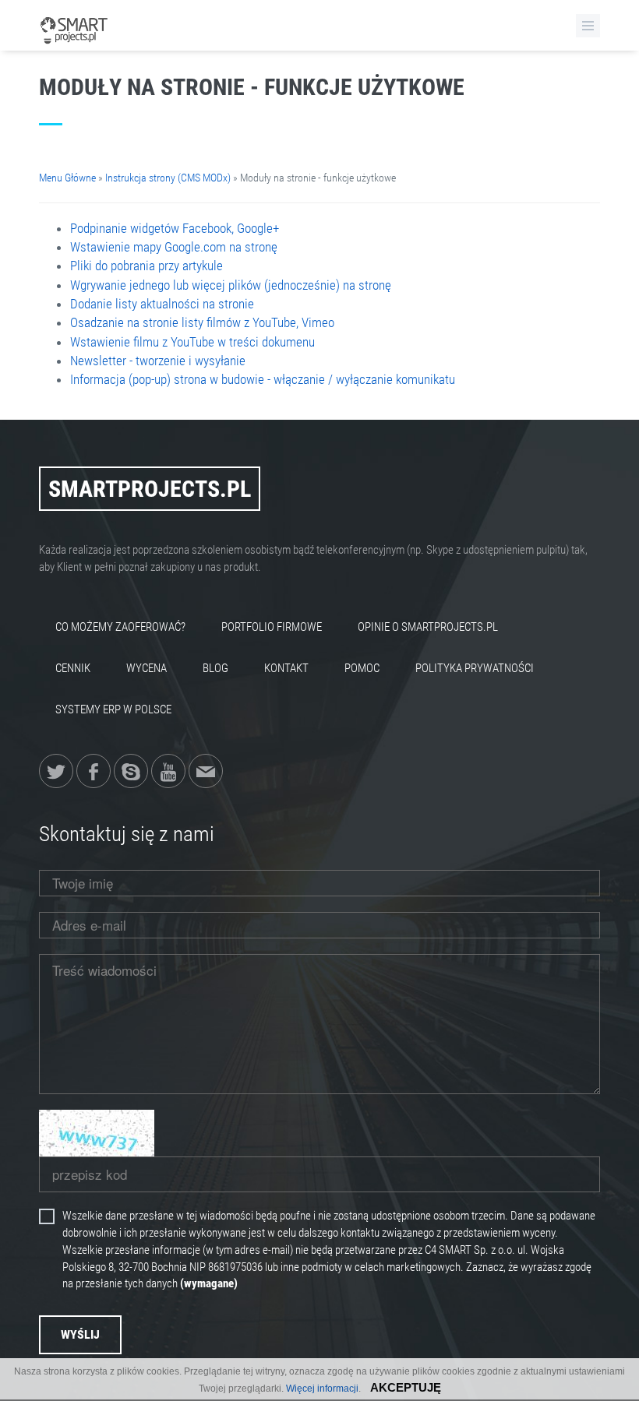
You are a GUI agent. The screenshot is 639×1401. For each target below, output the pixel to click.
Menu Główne (67, 178)
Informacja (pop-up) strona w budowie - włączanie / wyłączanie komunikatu (262, 379)
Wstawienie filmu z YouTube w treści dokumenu (192, 342)
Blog (215, 668)
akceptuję (405, 1387)
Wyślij (80, 1334)
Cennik (72, 668)
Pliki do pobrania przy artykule (146, 265)
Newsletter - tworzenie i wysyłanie (157, 360)
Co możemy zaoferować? (120, 627)
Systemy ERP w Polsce (113, 709)
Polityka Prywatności (474, 668)
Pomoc (362, 668)
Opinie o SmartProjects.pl (428, 627)
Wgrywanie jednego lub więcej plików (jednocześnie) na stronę (230, 285)
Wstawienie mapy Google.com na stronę (173, 247)
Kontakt (286, 668)
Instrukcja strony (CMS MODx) (168, 178)
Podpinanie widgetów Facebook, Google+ (174, 228)
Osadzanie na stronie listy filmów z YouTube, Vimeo (202, 322)
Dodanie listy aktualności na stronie (162, 304)
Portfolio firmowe (271, 627)
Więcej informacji (322, 1388)
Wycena (146, 668)
